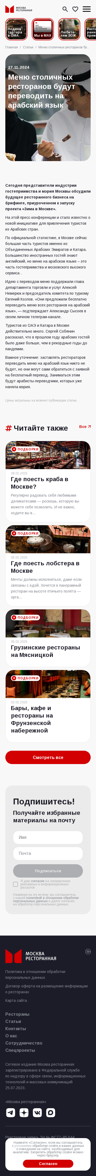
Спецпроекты (20, 1050)
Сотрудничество (23, 1043)
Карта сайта (16, 1000)
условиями (22, 1146)
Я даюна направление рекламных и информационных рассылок (45, 884)
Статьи (13, 1021)
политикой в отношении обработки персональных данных (46, 899)
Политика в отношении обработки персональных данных (35, 974)
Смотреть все (48, 757)
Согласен (48, 1164)
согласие (38, 881)
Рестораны (17, 1014)
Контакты (15, 1028)
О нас (11, 1036)
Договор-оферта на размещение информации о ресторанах (46, 989)
